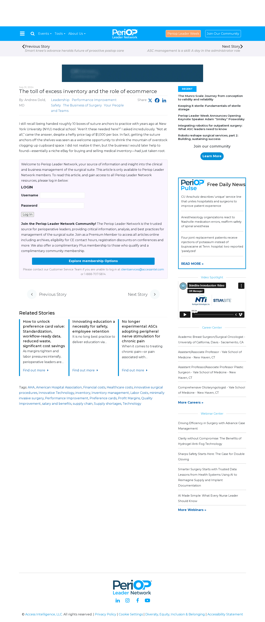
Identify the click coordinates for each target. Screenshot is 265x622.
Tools (59, 33)
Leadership (60, 100)
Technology (132, 403)
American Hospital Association (59, 387)
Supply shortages (107, 403)
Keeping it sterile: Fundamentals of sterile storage (209, 107)
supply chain (83, 403)
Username (29, 195)
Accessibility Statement (225, 614)
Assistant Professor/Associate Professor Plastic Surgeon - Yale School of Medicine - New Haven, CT (210, 372)
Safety (56, 105)
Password (29, 205)
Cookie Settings (131, 614)
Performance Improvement (94, 100)
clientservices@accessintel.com (142, 269)
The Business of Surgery (82, 105)
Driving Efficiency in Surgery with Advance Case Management (211, 425)
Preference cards (103, 398)
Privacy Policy (105, 614)
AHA (31, 387)
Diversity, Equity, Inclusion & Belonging (175, 614)
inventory (82, 393)
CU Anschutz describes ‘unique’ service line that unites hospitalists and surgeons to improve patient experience (211, 201)
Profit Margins (129, 398)
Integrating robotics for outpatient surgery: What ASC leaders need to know (210, 127)
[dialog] (33, 33)
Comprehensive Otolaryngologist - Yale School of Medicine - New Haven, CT (211, 390)
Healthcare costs (120, 387)
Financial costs (94, 387)
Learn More (212, 156)
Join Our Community (223, 33)
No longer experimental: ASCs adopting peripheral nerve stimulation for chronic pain (141, 331)
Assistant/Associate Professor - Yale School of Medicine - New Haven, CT (210, 354)
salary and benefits (56, 403)
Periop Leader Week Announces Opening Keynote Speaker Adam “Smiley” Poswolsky (211, 117)
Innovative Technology (56, 393)
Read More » (192, 264)
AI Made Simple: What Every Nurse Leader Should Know (208, 498)
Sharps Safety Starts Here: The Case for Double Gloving (211, 456)
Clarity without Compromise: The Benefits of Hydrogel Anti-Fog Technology (209, 441)
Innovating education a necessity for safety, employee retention (93, 326)
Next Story (193, 48)
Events (44, 33)
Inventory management (110, 393)
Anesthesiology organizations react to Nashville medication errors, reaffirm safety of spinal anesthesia (211, 222)
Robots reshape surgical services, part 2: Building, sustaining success (208, 137)
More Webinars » (192, 510)
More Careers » (190, 402)
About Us (76, 33)
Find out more (34, 370)
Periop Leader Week (183, 33)
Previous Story (74, 48)
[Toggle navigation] (22, 33)
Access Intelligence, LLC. (44, 614)
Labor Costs (139, 393)
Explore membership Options (93, 261)
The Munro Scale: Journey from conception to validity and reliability (210, 97)
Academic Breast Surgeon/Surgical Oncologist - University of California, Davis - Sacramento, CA (211, 339)
